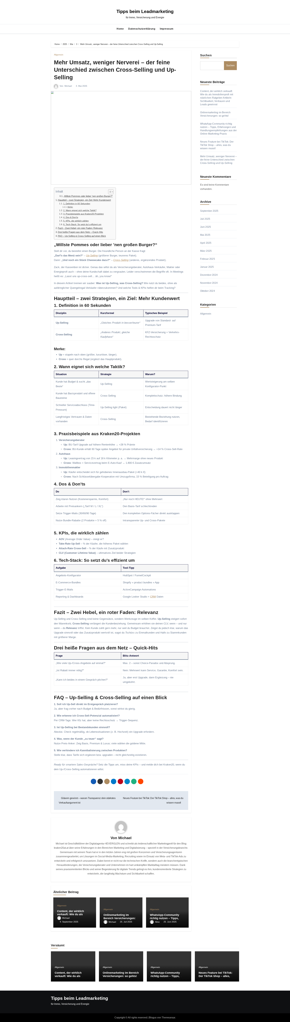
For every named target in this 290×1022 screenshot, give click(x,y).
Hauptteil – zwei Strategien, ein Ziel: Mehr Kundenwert (84, 200)
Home (120, 28)
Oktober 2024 (207, 291)
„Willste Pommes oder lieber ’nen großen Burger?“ (88, 196)
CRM (153, 596)
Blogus (152, 1017)
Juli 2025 (205, 219)
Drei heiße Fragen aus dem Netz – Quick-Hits (80, 232)
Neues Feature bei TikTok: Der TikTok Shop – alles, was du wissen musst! (217, 145)
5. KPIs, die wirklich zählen (76, 221)
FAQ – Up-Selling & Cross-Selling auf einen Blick (82, 236)
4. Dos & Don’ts (70, 217)
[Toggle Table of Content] (109, 191)
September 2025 (209, 211)
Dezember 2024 (209, 275)
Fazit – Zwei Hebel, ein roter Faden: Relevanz (80, 228)
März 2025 (206, 251)
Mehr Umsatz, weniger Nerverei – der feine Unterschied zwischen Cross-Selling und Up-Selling (115, 69)
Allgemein (58, 55)
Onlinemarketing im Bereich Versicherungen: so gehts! (119, 918)
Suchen (206, 55)
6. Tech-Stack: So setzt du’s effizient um (82, 224)
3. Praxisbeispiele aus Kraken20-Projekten (83, 214)
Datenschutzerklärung (141, 28)
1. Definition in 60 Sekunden (76, 203)
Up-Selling (92, 255)
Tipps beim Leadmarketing (145, 11)
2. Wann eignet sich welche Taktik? (80, 210)
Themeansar (168, 1017)
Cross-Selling (121, 260)
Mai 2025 (205, 235)
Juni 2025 (205, 227)
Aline (157, 922)
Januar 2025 (207, 267)
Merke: (70, 207)
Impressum (166, 28)
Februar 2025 (207, 259)
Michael (68, 86)
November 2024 (209, 283)
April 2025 (205, 243)
